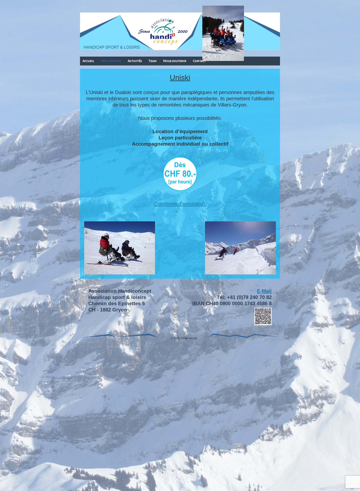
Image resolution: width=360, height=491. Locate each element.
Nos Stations (111, 61)
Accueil (88, 61)
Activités (135, 61)
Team (152, 61)
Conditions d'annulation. (180, 204)
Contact (199, 61)
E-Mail (264, 291)
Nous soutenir (174, 61)
